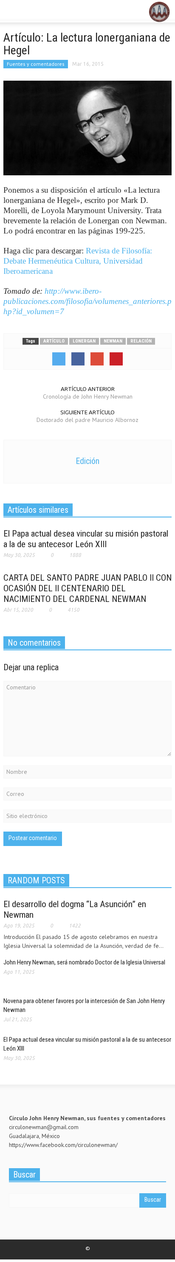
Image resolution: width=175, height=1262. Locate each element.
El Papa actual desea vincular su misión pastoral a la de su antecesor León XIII (85, 538)
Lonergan (84, 341)
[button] (32, 12)
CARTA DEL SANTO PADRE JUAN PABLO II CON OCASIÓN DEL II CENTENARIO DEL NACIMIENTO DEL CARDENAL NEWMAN (87, 588)
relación (141, 341)
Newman (113, 341)
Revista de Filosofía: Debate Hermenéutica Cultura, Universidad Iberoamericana (77, 260)
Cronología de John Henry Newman (88, 396)
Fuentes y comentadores (36, 64)
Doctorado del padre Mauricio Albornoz (87, 420)
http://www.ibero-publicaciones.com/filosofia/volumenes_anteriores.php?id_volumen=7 (87, 301)
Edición (87, 461)
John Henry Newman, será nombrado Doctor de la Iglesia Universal (86, 962)
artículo (54, 341)
